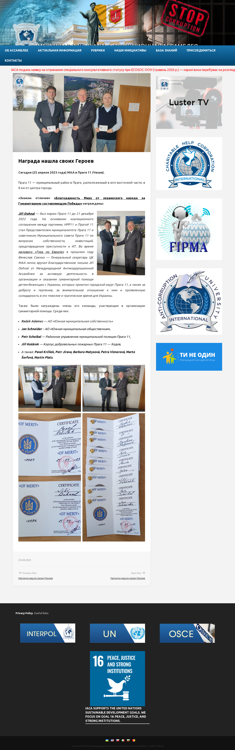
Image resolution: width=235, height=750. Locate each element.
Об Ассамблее (16, 50)
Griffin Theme (156, 746)
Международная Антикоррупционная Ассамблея (118, 746)
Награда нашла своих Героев (35, 578)
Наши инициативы (130, 50)
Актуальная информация (60, 50)
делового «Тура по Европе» (41, 252)
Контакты (13, 60)
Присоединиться (201, 50)
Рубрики (98, 50)
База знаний (166, 50)
